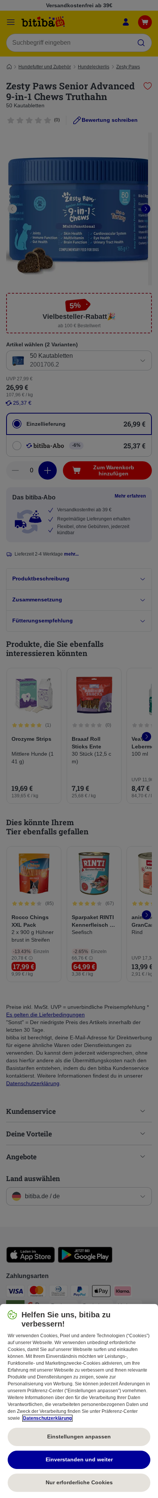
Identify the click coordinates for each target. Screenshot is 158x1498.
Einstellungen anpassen (79, 1436)
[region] (79, 1401)
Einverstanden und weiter (79, 1459)
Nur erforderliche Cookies (79, 1482)
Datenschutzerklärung (47, 1418)
